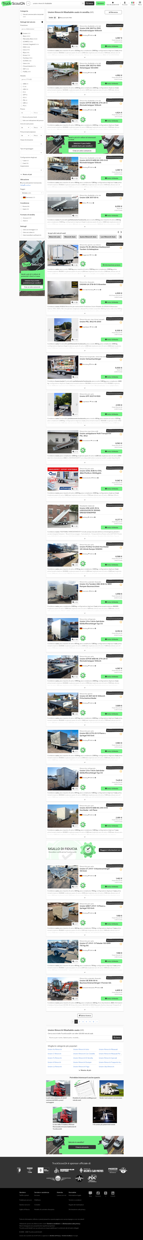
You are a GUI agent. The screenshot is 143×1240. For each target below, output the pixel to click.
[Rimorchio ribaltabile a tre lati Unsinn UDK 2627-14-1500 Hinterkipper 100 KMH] (63, 73)
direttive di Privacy (55, 1235)
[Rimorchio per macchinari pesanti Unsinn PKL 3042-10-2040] (63, 329)
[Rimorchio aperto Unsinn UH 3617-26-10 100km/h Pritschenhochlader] (63, 704)
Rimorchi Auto (70, 237)
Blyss (26, 52)
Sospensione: (24, 166)
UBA (25, 103)
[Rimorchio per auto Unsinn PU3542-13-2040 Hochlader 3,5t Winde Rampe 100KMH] (63, 555)
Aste (25, 221)
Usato (26, 209)
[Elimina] (83, 3)
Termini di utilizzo (67, 1235)
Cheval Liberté (29, 66)
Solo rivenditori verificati (32, 235)
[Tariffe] (32, 264)
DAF (26, 69)
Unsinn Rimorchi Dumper (82, 1062)
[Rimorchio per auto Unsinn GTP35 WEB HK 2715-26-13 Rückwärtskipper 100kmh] (63, 666)
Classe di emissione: (26, 140)
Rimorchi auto (54, 237)
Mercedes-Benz (30, 39)
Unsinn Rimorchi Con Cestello (84, 1054)
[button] (140, 3)
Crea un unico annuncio (32, 287)
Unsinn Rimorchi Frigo (81, 1066)
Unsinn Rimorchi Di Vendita (83, 1058)
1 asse (26, 160)
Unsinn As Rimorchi (55, 1049)
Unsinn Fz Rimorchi (55, 1058)
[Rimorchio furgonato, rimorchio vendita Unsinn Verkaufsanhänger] (63, 367)
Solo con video (28, 232)
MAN (26, 47)
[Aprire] (84, 57)
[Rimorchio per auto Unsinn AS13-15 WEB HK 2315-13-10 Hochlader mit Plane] (63, 816)
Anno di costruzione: (27, 124)
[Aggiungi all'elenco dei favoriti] (120, 29)
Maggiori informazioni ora (110, 850)
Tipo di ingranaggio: (26, 149)
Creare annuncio (82, 1147)
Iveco (26, 50)
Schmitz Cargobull (31, 44)
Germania (30, 197)
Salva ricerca (85, 1015)
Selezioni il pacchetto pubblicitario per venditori (32, 282)
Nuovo (26, 206)
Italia (25, 185)
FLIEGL (27, 72)
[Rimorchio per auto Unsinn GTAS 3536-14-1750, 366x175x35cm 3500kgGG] (63, 479)
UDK (25, 89)
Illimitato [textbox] (26, 193)
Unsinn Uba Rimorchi (106, 1066)
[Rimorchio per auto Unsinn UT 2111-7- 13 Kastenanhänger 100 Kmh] (63, 876)
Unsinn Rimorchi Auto (81, 1049)
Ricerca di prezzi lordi (30, 117)
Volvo (26, 63)
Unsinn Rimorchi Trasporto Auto (110, 1062)
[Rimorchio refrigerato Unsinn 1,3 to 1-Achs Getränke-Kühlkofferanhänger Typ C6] (63, 629)
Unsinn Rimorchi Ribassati (108, 1049)
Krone (26, 55)
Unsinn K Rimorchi (54, 1062)
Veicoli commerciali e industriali (33, 15)
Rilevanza (114, 12)
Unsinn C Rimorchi (54, 1054)
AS (24, 97)
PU (24, 106)
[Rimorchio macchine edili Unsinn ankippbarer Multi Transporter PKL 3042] (63, 441)
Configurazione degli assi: (28, 157)
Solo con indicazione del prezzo (33, 120)
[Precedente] (49, 36)
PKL (25, 100)
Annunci (27, 218)
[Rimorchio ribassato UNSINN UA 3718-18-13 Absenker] (63, 292)
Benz (26, 36)
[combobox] (32, 193)
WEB (25, 84)
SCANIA (27, 61)
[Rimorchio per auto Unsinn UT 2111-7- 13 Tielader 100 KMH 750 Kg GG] (63, 951)
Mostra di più (85, 1070)
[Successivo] (76, 36)
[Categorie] (28, 3)
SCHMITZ (28, 42)
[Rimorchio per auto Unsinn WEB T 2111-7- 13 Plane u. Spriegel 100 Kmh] (63, 914)
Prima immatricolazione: (28, 132)
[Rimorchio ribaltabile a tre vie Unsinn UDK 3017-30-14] (63, 205)
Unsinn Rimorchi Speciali (108, 1058)
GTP (25, 95)
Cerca (90, 3)
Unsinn (26, 33)
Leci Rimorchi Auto (108, 237)
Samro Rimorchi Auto (88, 237)
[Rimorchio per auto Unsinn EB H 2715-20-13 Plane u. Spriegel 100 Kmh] (63, 741)
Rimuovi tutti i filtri (65, 18)
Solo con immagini (30, 230)
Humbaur (27, 58)
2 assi (25, 163)
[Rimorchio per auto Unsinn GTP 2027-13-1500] (63, 404)
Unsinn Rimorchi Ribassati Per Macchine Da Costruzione (119, 1054)
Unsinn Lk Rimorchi (55, 1066)
